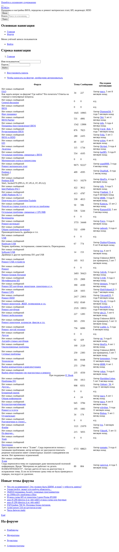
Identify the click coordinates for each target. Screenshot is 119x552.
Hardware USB (9, 243)
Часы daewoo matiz (16, 510)
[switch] (2, 5)
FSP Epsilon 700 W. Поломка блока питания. (29, 505)
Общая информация (11, 398)
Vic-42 (103, 301)
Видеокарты (8, 218)
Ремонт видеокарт (11, 223)
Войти (10, 44)
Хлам (4, 461)
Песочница (7, 445)
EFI (3, 143)
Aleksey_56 (105, 384)
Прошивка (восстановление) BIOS (19, 125)
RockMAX (105, 307)
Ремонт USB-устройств (13, 262)
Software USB (8, 252)
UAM (103, 278)
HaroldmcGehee (107, 378)
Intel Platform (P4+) (11, 189)
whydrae (104, 407)
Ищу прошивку (9, 114)
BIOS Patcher (8, 120)
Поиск (4, 16)
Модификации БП (11, 280)
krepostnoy (105, 358)
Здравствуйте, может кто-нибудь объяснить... (29, 489)
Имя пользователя (10, 61)
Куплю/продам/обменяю (14, 404)
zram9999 (104, 163)
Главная (11, 56)
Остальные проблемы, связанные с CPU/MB (24, 212)
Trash (4, 439)
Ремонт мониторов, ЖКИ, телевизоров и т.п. (24, 303)
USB (4, 238)
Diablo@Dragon (107, 242)
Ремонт (5, 269)
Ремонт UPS (8, 292)
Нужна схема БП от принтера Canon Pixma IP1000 (32, 497)
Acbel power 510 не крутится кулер (24, 507)
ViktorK (104, 430)
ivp (101, 251)
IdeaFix (103, 179)
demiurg (104, 283)
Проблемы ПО (9, 381)
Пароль (4, 64)
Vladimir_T (105, 192)
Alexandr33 (105, 295)
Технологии (7, 361)
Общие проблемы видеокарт (16, 229)
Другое (5, 335)
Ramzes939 (105, 209)
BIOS (4, 108)
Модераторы (13, 535)
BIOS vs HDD (8, 137)
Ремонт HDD (8, 298)
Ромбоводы (12, 530)
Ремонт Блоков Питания (14, 274)
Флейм (5, 427)
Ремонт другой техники (13, 329)
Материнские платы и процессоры (19, 160)
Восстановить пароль (17, 73)
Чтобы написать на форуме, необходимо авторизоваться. (35, 78)
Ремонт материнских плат (14, 166)
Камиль (104, 203)
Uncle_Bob (105, 129)
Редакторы (12, 540)
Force (102, 221)
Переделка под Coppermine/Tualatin (19, 200)
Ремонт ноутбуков (10, 309)
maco (102, 91)
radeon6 (103, 228)
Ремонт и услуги (10, 410)
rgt (101, 338)
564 (101, 117)
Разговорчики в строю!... (14, 421)
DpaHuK (104, 171)
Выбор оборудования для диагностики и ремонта (26, 372)
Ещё (3, 515)
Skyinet (103, 146)
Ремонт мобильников (12, 315)
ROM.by (5, 7)
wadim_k (104, 327)
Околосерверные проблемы (15, 347)
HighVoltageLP (107, 289)
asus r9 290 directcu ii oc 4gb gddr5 (23, 502)
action (103, 140)
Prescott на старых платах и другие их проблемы (25, 206)
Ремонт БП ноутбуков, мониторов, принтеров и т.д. (27, 286)
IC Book (69, 375)
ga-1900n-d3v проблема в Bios (21, 494)
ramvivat (104, 465)
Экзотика (6, 149)
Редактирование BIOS (13, 131)
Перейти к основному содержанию (18, 2)
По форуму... (8, 433)
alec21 (103, 312)
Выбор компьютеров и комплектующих (21, 367)
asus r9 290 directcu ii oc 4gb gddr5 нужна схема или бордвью (36, 500)
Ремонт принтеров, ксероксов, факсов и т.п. (23, 322)
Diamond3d (105, 111)
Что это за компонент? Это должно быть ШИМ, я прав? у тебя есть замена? (44, 486)
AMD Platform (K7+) (12, 194)
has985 (103, 152)
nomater (103, 447)
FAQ (4, 91)
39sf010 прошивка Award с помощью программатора (33, 492)
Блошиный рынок (10, 392)
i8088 (102, 198)
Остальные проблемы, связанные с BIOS (22, 154)
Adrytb (103, 272)
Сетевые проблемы (11, 354)
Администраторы (15, 545)
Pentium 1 (6, 172)
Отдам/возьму (8, 416)
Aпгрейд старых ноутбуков (15, 341)
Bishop (103, 413)
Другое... (6, 387)
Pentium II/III (8, 180)
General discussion (10, 102)
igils (102, 123)
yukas (102, 371)
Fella (102, 134)
